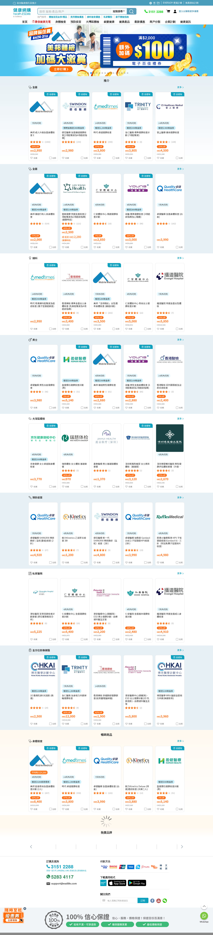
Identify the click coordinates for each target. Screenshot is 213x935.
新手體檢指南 (122, 16)
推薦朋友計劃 (191, 2)
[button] (85, 73)
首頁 (24, 21)
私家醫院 (108, 16)
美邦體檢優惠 (77, 16)
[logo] (22, 17)
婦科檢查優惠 (93, 16)
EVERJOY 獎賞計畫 (172, 2)
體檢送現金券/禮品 (58, 16)
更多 (179, 87)
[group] (106, 50)
